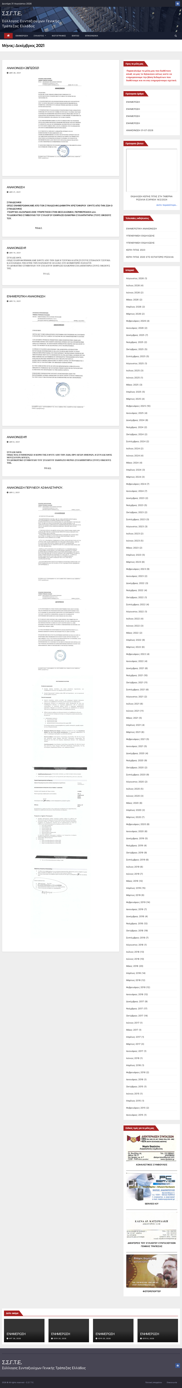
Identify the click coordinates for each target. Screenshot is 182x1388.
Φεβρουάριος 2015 (135, 1107)
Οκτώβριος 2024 (135, 434)
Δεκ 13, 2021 (15, 301)
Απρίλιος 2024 (133, 469)
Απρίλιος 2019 (133, 888)
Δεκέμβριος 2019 (135, 838)
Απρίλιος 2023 (133, 554)
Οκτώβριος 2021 (134, 682)
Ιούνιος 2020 (133, 796)
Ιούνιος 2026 (133, 292)
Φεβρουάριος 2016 (135, 1072)
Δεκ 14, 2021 (15, 253)
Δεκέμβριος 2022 (135, 583)
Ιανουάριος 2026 (135, 328)
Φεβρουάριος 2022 (136, 654)
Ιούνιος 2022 (133, 625)
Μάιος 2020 (132, 803)
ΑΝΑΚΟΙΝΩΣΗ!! (16, 248)
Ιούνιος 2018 (132, 959)
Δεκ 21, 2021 (15, 192)
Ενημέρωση (22, 36)
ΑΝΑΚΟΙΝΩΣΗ (16, 187)
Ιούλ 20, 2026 (104, 1338)
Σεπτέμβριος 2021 (135, 689)
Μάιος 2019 (132, 881)
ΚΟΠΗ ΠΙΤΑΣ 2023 (135, 250)
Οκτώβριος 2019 (134, 852)
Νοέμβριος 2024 (134, 427)
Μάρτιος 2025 (133, 399)
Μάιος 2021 (132, 718)
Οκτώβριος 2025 (135, 349)
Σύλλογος (39, 36)
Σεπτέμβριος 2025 (135, 356)
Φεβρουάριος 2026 (136, 321)
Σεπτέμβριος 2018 (135, 937)
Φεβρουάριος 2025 (136, 406)
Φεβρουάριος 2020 (136, 824)
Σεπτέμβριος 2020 (135, 774)
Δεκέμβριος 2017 (135, 1001)
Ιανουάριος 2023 (135, 576)
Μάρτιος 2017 (133, 1044)
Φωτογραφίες (59, 36)
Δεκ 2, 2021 (14, 492)
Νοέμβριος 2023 (134, 505)
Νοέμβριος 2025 (134, 342)
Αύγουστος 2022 (135, 611)
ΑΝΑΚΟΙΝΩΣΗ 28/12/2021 (23, 68)
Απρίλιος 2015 (133, 1100)
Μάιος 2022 (132, 632)
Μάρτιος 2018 (133, 980)
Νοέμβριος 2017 (134, 1008)
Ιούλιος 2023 (133, 533)
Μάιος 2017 (132, 1029)
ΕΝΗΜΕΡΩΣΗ (133, 102)
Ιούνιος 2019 (132, 873)
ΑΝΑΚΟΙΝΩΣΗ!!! (17, 437)
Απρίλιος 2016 (133, 1065)
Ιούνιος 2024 (133, 455)
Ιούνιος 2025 (133, 377)
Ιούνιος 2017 (132, 1022)
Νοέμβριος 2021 (134, 675)
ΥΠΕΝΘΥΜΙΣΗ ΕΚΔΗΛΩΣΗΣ (140, 235)
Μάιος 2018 (132, 966)
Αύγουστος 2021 (134, 696)
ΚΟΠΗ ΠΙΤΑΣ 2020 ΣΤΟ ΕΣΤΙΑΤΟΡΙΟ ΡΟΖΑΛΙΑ (150, 257)
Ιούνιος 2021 (132, 710)
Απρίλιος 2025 (133, 391)
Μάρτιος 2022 (133, 647)
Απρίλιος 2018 (133, 973)
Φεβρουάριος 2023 (136, 569)
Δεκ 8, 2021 (14, 442)
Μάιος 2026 (132, 299)
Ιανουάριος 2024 (135, 491)
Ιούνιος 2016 (132, 1058)
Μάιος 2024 (132, 462)
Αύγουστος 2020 (135, 781)
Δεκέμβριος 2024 (135, 420)
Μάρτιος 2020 (133, 817)
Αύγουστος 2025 (135, 363)
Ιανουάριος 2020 (135, 831)
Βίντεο (75, 36)
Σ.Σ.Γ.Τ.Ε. (12, 13)
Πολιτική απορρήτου (153, 1382)
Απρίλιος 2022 (133, 640)
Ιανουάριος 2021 (134, 746)
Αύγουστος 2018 (134, 944)
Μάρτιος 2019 (133, 895)
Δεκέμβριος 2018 (135, 916)
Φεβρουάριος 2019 (135, 902)
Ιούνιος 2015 (132, 1093)
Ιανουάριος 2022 (135, 661)
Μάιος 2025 (132, 384)
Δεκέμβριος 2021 (135, 668)
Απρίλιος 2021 (133, 725)
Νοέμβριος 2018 (134, 923)
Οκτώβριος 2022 (135, 597)
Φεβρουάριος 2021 (135, 739)
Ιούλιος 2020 (133, 788)
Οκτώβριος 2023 (135, 512)
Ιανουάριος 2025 (135, 413)
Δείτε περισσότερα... (166, 205)
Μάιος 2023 (132, 547)
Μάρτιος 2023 (133, 562)
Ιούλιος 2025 (133, 370)
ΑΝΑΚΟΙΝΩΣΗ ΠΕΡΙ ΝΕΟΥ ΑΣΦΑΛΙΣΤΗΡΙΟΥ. (35, 487)
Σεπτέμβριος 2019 (135, 859)
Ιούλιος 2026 (133, 285)
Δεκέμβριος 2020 (135, 753)
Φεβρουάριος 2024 (136, 484)
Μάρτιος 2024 (133, 477)
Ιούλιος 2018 (132, 951)
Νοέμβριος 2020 (134, 760)
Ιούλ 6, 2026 (148, 1338)
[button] (176, 36)
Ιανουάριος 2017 (134, 1051)
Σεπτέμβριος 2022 (135, 604)
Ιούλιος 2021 (132, 703)
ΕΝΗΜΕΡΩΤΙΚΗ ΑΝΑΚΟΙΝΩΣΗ (26, 296)
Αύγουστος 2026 (135, 278)
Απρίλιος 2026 (133, 306)
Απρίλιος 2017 (133, 1037)
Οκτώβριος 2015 (134, 1086)
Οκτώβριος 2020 (135, 767)
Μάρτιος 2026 (133, 313)
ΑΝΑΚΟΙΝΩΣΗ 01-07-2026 (139, 130)
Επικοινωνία (91, 36)
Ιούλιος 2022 (133, 618)
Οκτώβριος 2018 (134, 930)
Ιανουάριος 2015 (134, 1115)
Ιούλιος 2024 (133, 448)
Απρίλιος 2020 (133, 810)
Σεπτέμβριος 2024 (135, 441)
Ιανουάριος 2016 (134, 1079)
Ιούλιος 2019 (132, 866)
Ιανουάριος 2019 (134, 909)
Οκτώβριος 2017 (134, 1015)
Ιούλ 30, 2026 (60, 1338)
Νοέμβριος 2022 (134, 590)
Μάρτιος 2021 (133, 732)
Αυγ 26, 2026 (15, 1338)
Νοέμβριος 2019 (134, 845)
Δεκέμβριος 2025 (135, 335)
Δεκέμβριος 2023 (135, 498)
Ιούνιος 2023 (133, 540)
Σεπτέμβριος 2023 (135, 519)
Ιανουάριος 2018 (134, 994)
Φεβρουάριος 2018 (135, 987)
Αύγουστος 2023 (135, 526)
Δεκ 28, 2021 (15, 73)
